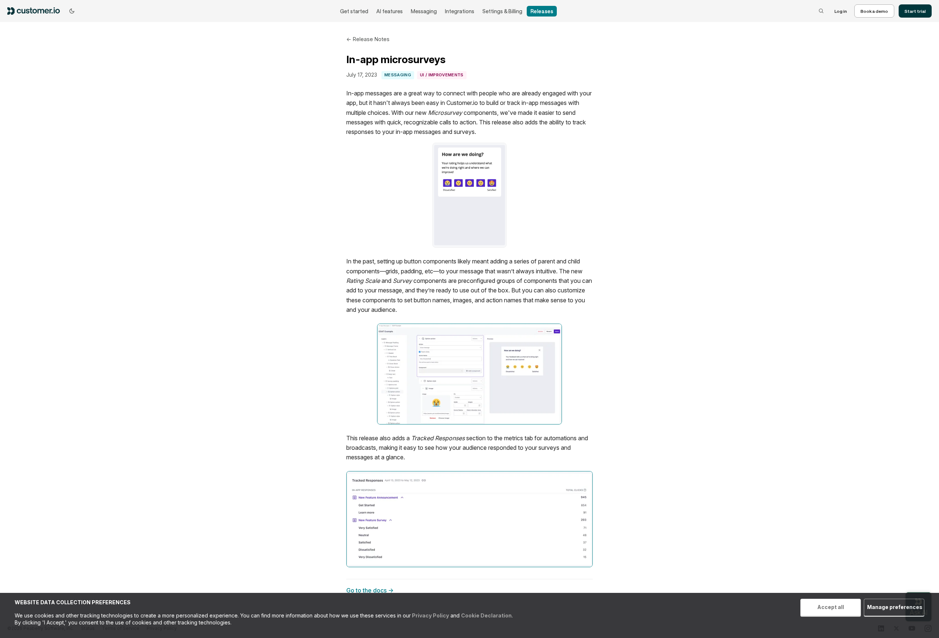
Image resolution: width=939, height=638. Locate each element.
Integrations (459, 11)
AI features (389, 11)
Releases (541, 11)
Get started (354, 11)
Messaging (424, 11)
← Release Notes (368, 39)
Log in (840, 11)
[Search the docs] (821, 11)
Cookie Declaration (486, 615)
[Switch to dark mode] (72, 11)
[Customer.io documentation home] (36, 10)
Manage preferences (894, 607)
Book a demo (874, 11)
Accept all (830, 607)
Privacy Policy (430, 615)
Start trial (915, 11)
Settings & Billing (502, 11)
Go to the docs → (370, 590)
